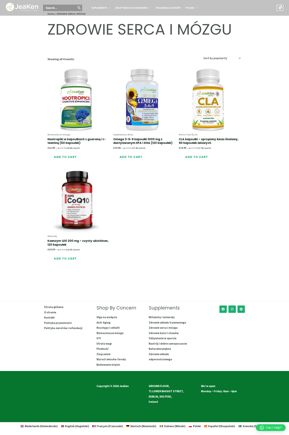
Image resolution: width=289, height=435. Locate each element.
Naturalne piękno (160, 349)
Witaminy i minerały (162, 317)
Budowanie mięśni (108, 364)
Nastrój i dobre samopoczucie (168, 343)
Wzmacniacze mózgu (110, 333)
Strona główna (53, 307)
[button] (271, 427)
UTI (99, 338)
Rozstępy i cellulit (108, 328)
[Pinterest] (241, 309)
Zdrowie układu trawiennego (167, 322)
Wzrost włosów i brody (111, 359)
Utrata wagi (104, 343)
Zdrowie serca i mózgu (163, 328)
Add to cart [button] (65, 157)
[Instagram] (232, 309)
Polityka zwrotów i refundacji (63, 328)
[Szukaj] (79, 8)
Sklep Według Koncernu (131, 8)
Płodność (103, 349)
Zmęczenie (104, 354)
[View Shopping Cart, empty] (280, 8)
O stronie (50, 312)
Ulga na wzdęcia (107, 317)
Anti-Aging (104, 322)
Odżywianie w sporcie (162, 338)
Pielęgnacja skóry (168, 8)
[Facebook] (223, 309)
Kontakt (49, 317)
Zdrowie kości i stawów (164, 333)
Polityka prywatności (58, 323)
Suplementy (99, 8)
